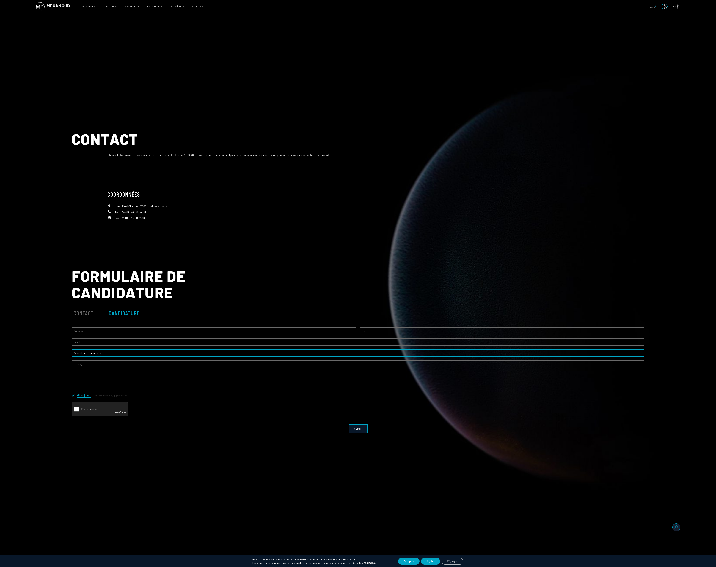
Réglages (452, 561)
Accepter (409, 561)
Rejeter (430, 561)
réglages (369, 562)
